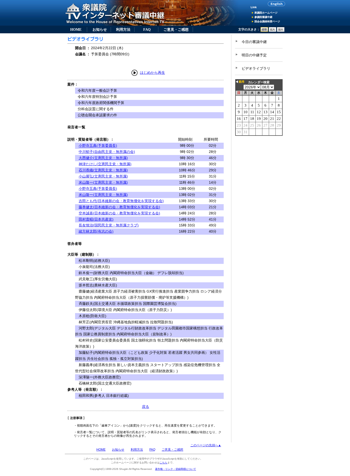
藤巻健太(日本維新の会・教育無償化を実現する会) (119, 207)
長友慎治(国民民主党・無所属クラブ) (109, 225)
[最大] (280, 31)
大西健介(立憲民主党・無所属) (103, 158)
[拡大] (272, 31)
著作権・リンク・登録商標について (175, 469)
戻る (145, 407)
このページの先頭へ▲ (205, 445)
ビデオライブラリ (256, 68)
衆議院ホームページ (265, 12)
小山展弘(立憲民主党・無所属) (103, 176)
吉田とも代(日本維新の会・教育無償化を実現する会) (121, 201)
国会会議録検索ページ (267, 21)
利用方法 (123, 29)
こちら (163, 462)
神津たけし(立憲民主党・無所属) (105, 164)
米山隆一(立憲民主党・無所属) (103, 182)
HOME (75, 29)
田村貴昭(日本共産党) (96, 219)
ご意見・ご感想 (176, 29)
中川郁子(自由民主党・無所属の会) (107, 152)
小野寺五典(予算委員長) (98, 145)
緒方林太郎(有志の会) (96, 231)
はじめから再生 (152, 72)
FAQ (147, 29)
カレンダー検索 (259, 82)
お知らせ (99, 29)
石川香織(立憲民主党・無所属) (103, 170)
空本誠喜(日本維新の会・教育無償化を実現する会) (119, 213)
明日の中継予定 (254, 55)
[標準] (264, 31)
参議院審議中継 (263, 17)
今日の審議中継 (254, 42)
